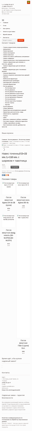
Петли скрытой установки (13, 101)
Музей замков (7, 34)
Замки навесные (8, 54)
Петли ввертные (10, 88)
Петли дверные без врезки (13, 91)
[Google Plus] (8, 175)
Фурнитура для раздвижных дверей (14, 110)
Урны (4, 117)
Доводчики (7, 49)
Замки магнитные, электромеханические (16, 60)
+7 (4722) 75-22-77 (8, 4)
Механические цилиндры (11, 80)
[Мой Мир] (4, 175)
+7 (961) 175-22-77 (7, 6)
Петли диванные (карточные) (14, 93)
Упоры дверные (8, 108)
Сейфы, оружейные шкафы (11, 123)
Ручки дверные (8, 106)
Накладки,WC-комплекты (11, 82)
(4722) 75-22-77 (6, 382)
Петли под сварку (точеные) (14, 95)
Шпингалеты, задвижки (10, 114)
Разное (5, 115)
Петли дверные (8, 86)
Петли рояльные (10, 99)
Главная (5, 22)
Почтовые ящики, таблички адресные (15, 121)
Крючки (5, 77)
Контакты (6, 37)
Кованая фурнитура (9, 73)
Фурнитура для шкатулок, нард (13, 112)
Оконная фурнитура (9, 84)
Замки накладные (9, 53)
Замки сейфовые (8, 58)
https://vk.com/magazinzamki (11, 390)
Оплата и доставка (9, 31)
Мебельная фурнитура (10, 78)
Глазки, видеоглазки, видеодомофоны (15, 47)
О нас (4, 25)
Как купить (6, 28)
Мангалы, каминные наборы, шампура (15, 119)
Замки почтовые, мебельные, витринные (16, 56)
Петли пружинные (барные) (13, 97)
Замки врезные (8, 51)
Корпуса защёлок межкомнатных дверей (16, 75)
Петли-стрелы (9, 102)
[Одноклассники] (6, 175)
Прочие (7, 104)
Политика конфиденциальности (12, 418)
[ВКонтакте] (2, 175)
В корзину (15, 167)
